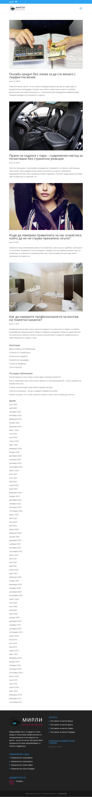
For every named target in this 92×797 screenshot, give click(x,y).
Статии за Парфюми (17, 364)
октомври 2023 (15, 463)
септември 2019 (16, 632)
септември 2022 (16, 511)
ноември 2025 (15, 412)
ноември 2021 (15, 544)
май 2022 (13, 525)
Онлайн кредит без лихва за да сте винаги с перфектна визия (42, 75)
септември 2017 (16, 702)
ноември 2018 (15, 665)
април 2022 (14, 529)
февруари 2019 (15, 658)
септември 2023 (16, 467)
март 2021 (13, 573)
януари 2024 (14, 452)
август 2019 (14, 636)
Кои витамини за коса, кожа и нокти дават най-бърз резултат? (35, 377)
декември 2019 (15, 621)
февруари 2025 (15, 419)
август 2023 (14, 470)
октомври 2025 (15, 415)
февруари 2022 (15, 533)
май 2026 (13, 408)
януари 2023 (14, 496)
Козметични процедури (19, 360)
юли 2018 (13, 680)
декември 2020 (15, 584)
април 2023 (14, 485)
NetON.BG (62, 793)
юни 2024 (13, 437)
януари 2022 (14, 537)
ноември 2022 (15, 503)
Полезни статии (55, 747)
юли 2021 (13, 559)
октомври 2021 (15, 548)
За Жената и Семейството (20, 352)
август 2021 (14, 555)
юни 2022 (13, 522)
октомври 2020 (15, 592)
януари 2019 (14, 661)
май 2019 (13, 647)
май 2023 (13, 481)
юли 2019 (13, 639)
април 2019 (14, 650)
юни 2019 (13, 643)
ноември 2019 (15, 625)
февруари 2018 (15, 695)
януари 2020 (14, 617)
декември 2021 (15, 540)
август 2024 (14, 430)
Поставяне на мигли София (61, 728)
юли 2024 (13, 434)
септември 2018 (16, 672)
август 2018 (14, 676)
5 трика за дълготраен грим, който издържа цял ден (31, 387)
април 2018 (14, 687)
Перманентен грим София (22, 765)
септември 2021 (16, 551)
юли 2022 (13, 518)
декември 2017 (15, 698)
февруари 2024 (15, 448)
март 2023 (13, 489)
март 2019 (13, 654)
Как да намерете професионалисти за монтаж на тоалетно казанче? (44, 318)
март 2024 (13, 445)
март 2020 (13, 614)
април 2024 (14, 441)
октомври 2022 (15, 507)
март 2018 (13, 691)
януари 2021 (14, 581)
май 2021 (13, 566)
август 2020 (14, 599)
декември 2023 (15, 456)
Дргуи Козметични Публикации (22, 349)
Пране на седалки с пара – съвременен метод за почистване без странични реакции (46, 157)
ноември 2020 (15, 588)
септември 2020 (16, 595)
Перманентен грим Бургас (22, 761)
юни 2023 (13, 478)
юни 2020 (13, 606)
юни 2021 (13, 562)
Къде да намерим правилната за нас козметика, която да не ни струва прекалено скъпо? (45, 236)
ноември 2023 (15, 459)
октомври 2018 (15, 669)
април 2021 (14, 570)
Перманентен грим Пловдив (22, 769)
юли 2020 (13, 603)
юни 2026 (13, 404)
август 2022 (14, 514)
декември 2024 (15, 426)
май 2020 (13, 610)
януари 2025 (14, 423)
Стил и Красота (15, 367)
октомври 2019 (15, 628)
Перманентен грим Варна (21, 758)
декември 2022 (15, 500)
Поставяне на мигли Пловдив (62, 732)
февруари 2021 (15, 577)
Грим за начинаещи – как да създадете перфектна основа (33, 391)
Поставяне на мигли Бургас (61, 724)
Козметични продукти (18, 356)
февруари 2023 (15, 492)
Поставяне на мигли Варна (61, 721)
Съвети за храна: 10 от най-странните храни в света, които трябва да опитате (41, 394)
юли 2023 (13, 474)
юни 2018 (13, 684)
